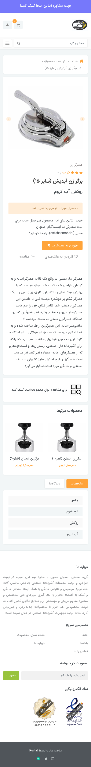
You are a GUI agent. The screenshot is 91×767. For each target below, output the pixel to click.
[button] (18, 25)
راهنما (84, 643)
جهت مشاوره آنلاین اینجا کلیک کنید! (45, 5)
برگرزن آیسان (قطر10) (66, 458)
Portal (33, 750)
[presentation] (82, 119)
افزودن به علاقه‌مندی (59, 256)
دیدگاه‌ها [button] (54, 483)
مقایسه (24, 256)
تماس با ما (81, 651)
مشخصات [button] (77, 483)
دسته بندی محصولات (30, 634)
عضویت (11, 675)
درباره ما (39, 643)
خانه (85, 634)
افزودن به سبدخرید (64, 245)
